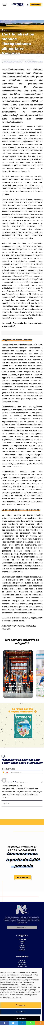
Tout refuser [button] (20, 1012)
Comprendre (22, 939)
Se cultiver (22, 950)
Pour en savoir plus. (14, 997)
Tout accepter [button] (20, 1005)
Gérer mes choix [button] (20, 1018)
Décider (22, 941)
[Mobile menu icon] (4, 4)
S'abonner (22, 960)
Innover (22, 948)
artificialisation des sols (12, 62)
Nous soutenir (22, 964)
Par (9, 60)
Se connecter (22, 962)
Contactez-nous (22, 967)
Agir (22, 943)
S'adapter (9, 679)
